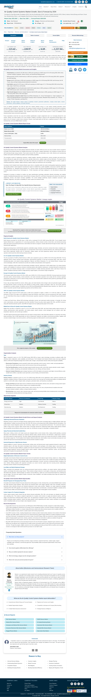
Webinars (51, 686)
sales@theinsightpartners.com (47, 1)
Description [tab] (13, 35)
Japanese (28, 27)
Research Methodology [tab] (77, 35)
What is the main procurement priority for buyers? (20, 559)
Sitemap (51, 690)
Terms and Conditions (29, 685)
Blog (50, 688)
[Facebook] (76, 2)
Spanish (49, 27)
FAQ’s (26, 688)
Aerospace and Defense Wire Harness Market (16, 625)
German (21, 27)
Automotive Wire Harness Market (44, 625)
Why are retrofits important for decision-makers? (20, 552)
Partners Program (53, 685)
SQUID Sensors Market (42, 619)
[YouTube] (86, 2)
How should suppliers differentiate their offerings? (20, 548)
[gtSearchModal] (85, 7)
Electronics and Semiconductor (21, 32)
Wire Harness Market (11, 619)
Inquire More (42, 142)
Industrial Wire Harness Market (44, 628)
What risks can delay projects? (15, 536)
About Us (9, 683)
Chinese (38, 27)
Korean (16, 27)
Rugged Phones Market (11, 630)
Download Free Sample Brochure (44, 348)
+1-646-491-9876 (60, 1)
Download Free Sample (67, 27)
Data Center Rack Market (43, 630)
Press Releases (52, 683)
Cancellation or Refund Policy (31, 686)
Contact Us (80, 6)
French (33, 27)
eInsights (74, 6)
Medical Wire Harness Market (13, 622)
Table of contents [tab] (34, 35)
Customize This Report (49, 412)
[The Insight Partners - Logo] (9, 6)
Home (40, 6)
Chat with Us (78, 64)
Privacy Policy (28, 683)
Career (8, 686)
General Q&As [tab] (56, 35)
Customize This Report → (13, 194)
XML (8, 690)
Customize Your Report (78, 60)
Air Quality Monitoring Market (43, 622)
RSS (8, 688)
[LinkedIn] (83, 2)
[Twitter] (79, 2)
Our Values (27, 690)
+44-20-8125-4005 (69, 1)
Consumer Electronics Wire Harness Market (16, 628)
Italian (44, 27)
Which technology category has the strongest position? (21, 556)
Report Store (54, 6)
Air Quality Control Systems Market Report (38, 32)
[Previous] (29, 650)
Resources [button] (67, 6)
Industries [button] (46, 6)
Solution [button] (60, 6)
